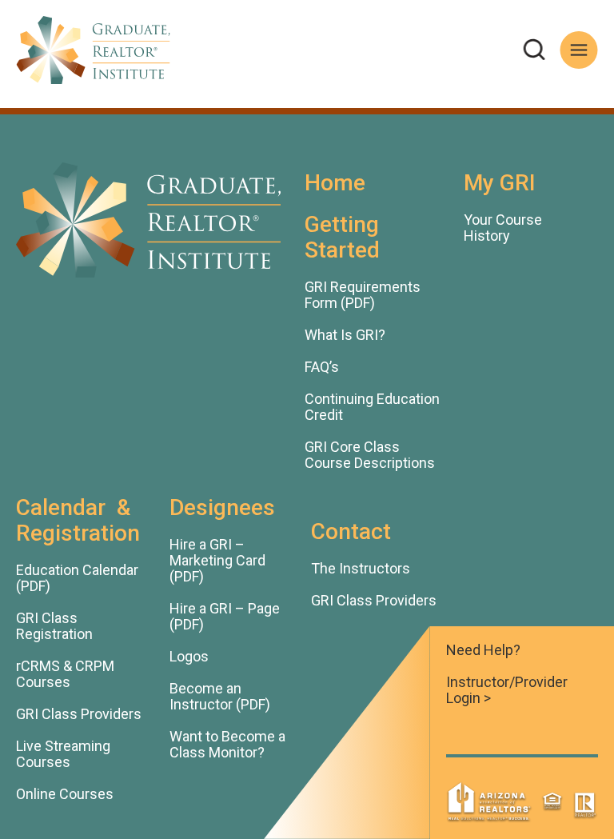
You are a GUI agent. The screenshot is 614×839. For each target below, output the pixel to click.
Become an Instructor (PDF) (219, 697)
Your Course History (503, 228)
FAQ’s (322, 367)
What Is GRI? (345, 335)
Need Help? (483, 650)
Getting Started (342, 237)
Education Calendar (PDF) (77, 578)
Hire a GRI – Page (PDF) (224, 617)
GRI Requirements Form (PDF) (363, 295)
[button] (534, 50)
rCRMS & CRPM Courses (65, 674)
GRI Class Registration (54, 626)
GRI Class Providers (79, 714)
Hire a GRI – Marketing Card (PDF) (217, 561)
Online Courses (65, 794)
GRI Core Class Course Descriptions (370, 455)
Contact (351, 531)
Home (335, 183)
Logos (189, 657)
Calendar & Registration (78, 520)
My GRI (500, 183)
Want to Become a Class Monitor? (227, 745)
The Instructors (360, 569)
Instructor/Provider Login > (507, 690)
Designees (222, 507)
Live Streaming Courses (63, 754)
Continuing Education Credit (372, 407)
